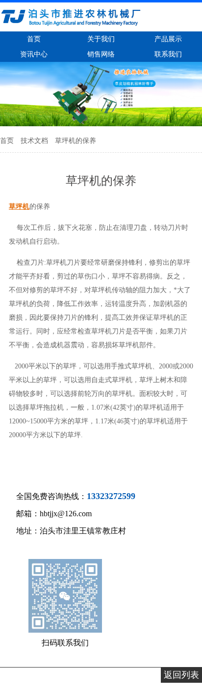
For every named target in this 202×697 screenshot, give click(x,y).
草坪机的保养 (75, 140)
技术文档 (35, 140)
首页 (8, 140)
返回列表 (181, 675)
